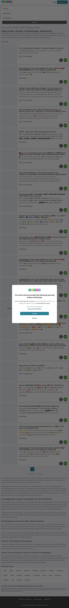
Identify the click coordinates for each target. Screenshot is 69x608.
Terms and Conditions (34, 309)
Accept (34, 313)
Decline (34, 318)
